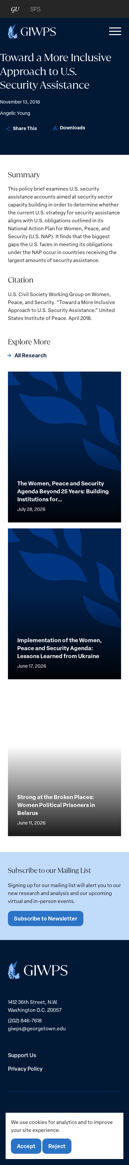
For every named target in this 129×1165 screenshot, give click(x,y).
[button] (114, 31)
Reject (56, 1146)
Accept (26, 1146)
